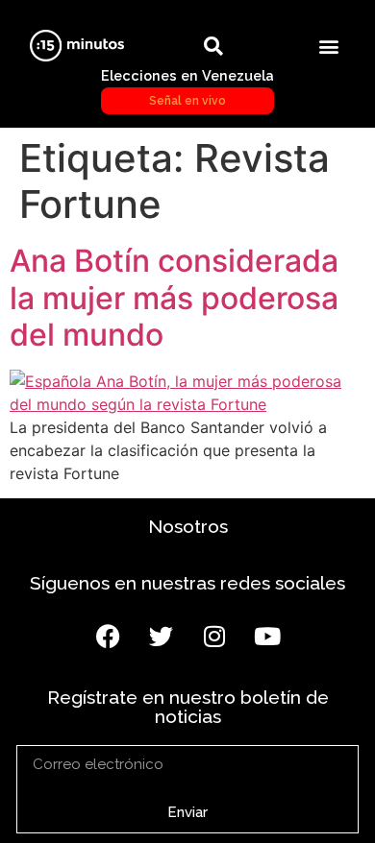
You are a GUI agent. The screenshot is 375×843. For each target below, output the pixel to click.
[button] (329, 45)
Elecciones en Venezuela (187, 87)
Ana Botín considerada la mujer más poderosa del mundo (174, 297)
